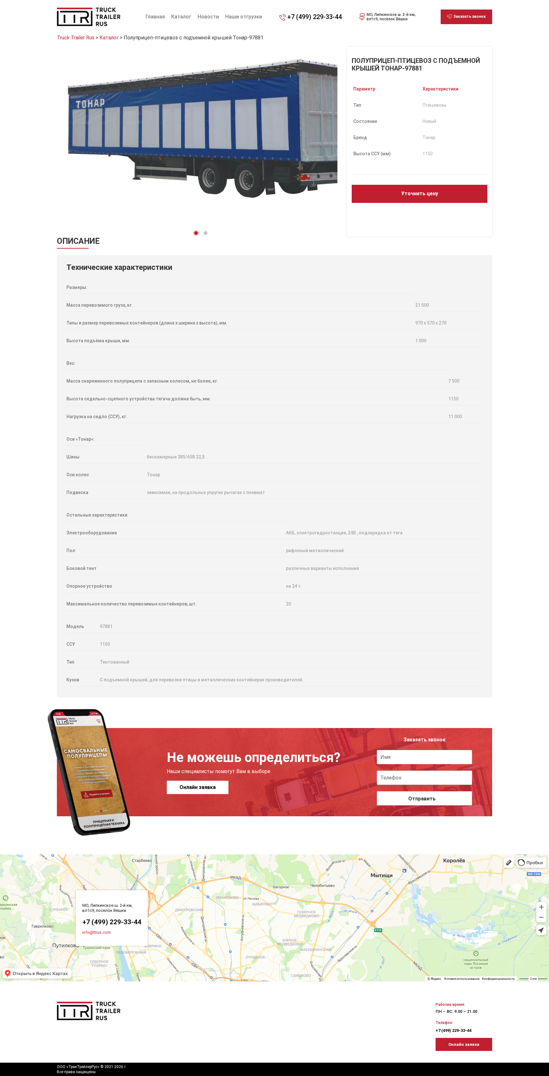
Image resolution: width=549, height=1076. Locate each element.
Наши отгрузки (243, 17)
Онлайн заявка (198, 787)
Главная (155, 17)
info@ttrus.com (96, 932)
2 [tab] (205, 233)
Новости (208, 17)
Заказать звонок (469, 16)
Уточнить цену (419, 193)
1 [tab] (196, 233)
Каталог (181, 17)
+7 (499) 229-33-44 (314, 17)
